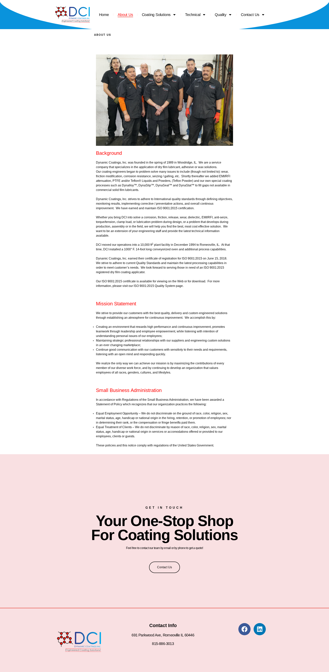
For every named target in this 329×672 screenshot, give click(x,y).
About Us (125, 15)
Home (104, 15)
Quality (220, 15)
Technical (192, 15)
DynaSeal (162, 185)
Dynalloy (128, 185)
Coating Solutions (156, 15)
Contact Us (250, 15)
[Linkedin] (260, 629)
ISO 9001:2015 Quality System (154, 285)
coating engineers (114, 171)
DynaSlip (144, 185)
